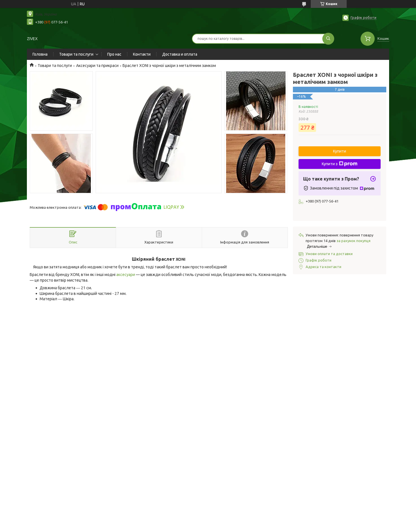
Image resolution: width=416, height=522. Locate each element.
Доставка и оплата (179, 54)
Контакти (142, 54)
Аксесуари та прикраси (97, 65)
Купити (339, 151)
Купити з (330, 164)
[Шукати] (328, 39)
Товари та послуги (76, 54)
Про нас (114, 54)
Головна (40, 54)
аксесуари (125, 274)
